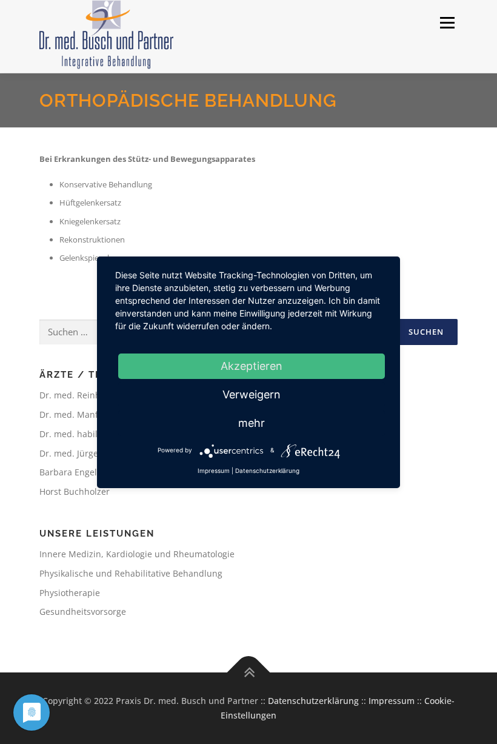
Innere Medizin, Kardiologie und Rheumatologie (137, 554)
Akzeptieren (251, 366)
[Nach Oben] (248, 672)
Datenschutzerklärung (313, 700)
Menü (447, 22)
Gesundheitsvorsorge (82, 611)
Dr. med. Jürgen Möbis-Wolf (95, 453)
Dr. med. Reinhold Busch (90, 395)
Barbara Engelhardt (79, 472)
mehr (251, 423)
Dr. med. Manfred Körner (90, 414)
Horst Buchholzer (74, 491)
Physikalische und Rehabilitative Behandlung (130, 573)
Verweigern (251, 394)
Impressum (392, 700)
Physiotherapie (69, 592)
